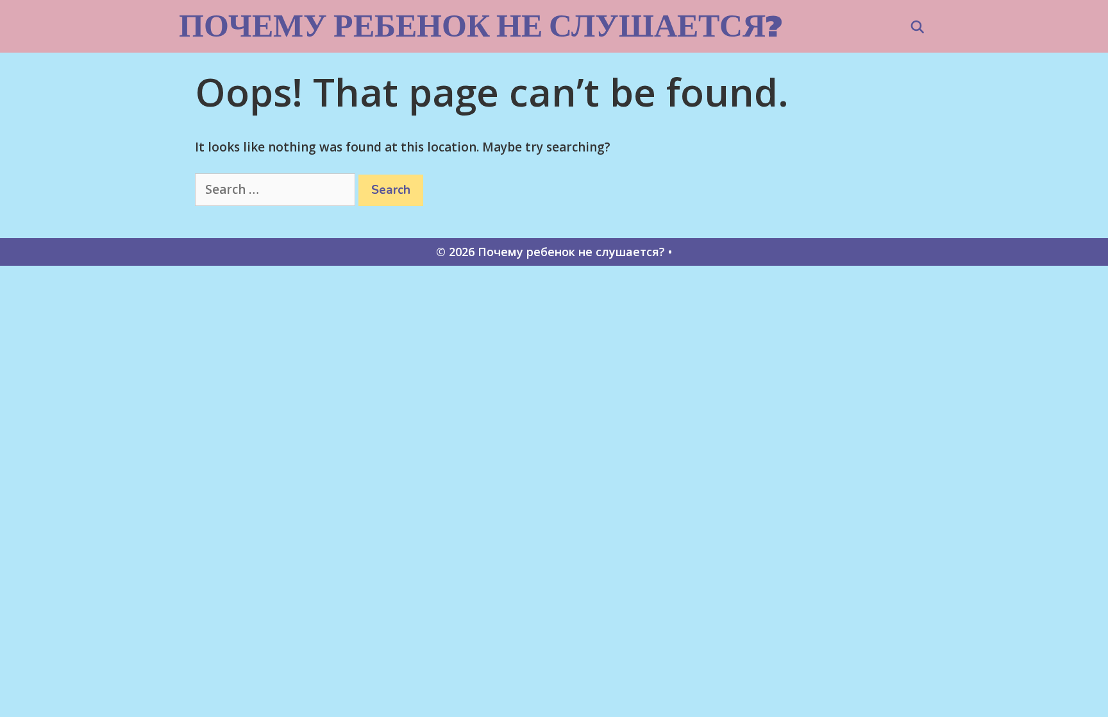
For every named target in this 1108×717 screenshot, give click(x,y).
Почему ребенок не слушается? (480, 25)
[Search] (917, 27)
